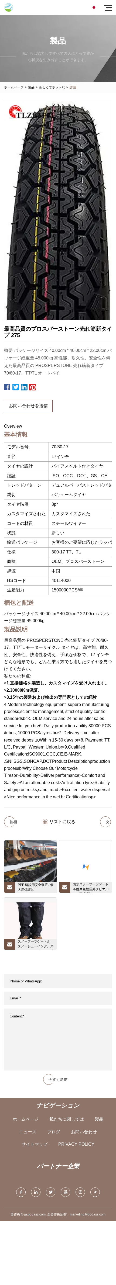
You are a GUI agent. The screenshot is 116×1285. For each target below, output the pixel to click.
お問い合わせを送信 (28, 405)
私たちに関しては (66, 1119)
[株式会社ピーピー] (8, 7)
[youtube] (65, 1192)
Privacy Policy (76, 1144)
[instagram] (80, 1192)
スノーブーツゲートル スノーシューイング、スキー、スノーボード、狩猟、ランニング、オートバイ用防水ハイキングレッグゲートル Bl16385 (35, 945)
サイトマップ (34, 1144)
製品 (31, 87)
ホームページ (13, 87)
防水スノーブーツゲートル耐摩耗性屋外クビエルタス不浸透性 (90, 887)
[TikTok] (95, 1192)
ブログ (53, 1132)
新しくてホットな (52, 87)
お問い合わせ (84, 1132)
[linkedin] (35, 1192)
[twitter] (50, 1192)
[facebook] (21, 1192)
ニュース (27, 1132)
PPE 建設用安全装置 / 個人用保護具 (35, 887)
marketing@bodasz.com (87, 1214)
